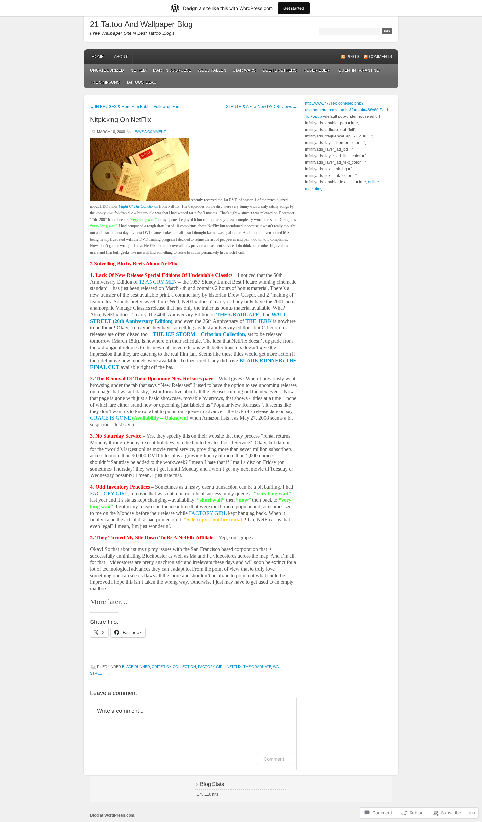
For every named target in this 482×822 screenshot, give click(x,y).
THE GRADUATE (237, 314)
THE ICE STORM (174, 334)
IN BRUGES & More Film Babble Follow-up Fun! (135, 106)
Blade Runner (136, 667)
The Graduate (257, 667)
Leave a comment (149, 132)
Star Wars (244, 70)
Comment (274, 759)
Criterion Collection (174, 667)
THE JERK (258, 321)
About (121, 56)
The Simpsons (105, 82)
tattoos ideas (141, 82)
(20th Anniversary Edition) (141, 321)
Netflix (139, 70)
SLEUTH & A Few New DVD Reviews (261, 106)
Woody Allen (212, 70)
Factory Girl (211, 667)
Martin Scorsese (172, 70)
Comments (380, 56)
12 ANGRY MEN (158, 282)
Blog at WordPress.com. (112, 815)
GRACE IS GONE (110, 418)
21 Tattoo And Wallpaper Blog (141, 24)
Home (98, 56)
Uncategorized (107, 70)
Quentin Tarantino (358, 70)
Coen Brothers (279, 70)
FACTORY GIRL (109, 493)
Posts (352, 56)
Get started (293, 8)
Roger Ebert (317, 70)
